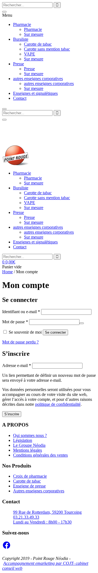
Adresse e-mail (16, 365)
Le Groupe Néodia (29, 445)
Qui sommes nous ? (30, 435)
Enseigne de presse (29, 486)
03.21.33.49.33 (20, 138)
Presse (18, 63)
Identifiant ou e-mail (21, 311)
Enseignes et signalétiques (35, 93)
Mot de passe (15, 321)
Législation (22, 440)
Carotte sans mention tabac (47, 49)
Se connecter (55, 332)
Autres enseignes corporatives (38, 491)
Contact (19, 98)
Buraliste (20, 39)
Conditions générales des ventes (40, 455)
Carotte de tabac (38, 44)
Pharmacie (22, 24)
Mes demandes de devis (22, 123)
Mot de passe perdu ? (20, 342)
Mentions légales (27, 450)
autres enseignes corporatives (38, 78)
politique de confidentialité (58, 404)
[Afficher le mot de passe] (81, 323)
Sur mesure (33, 34)
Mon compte (55, 123)
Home (7, 271)
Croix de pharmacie (30, 476)
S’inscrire (11, 414)
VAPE (29, 54)
